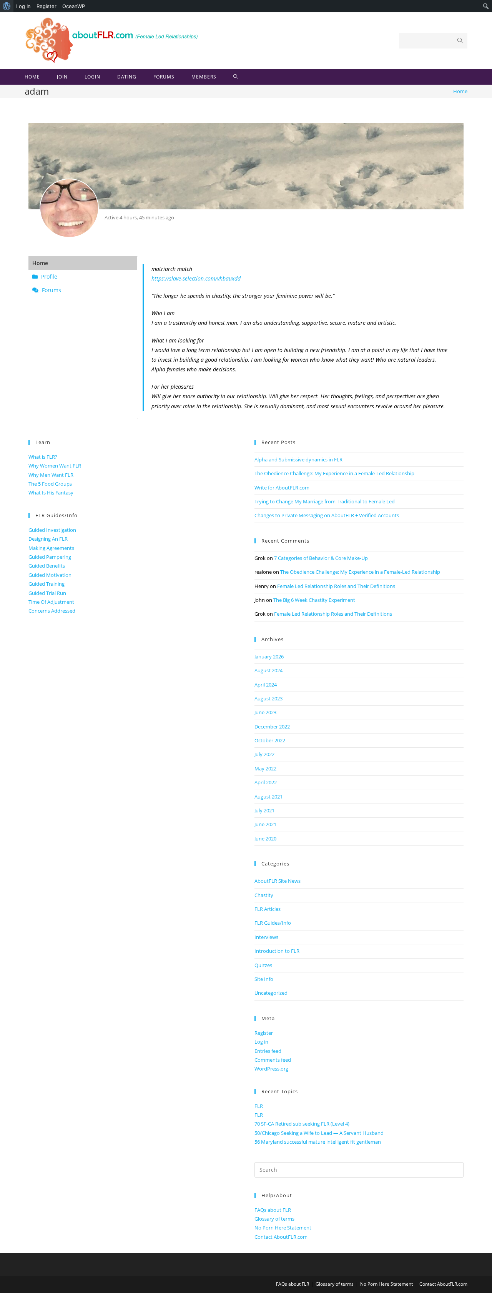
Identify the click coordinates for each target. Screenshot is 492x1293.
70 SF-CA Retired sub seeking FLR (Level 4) (301, 1123)
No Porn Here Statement (282, 1227)
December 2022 (272, 726)
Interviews (266, 937)
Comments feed (272, 1059)
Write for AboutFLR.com (281, 487)
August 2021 (268, 796)
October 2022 (269, 740)
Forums (50, 290)
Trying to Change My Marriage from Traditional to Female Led (324, 501)
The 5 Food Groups (50, 483)
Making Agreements (51, 548)
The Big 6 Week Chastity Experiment (314, 599)
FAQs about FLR (272, 1209)
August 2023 (268, 698)
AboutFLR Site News (277, 880)
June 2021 (265, 824)
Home (40, 263)
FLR (258, 1106)
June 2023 (265, 712)
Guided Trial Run (47, 593)
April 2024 (265, 684)
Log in (261, 1041)
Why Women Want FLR (54, 465)
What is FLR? (42, 456)
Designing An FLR (48, 538)
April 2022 (265, 782)
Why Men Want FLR (50, 474)
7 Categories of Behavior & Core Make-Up (321, 558)
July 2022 (264, 754)
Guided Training (46, 583)
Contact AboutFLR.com (281, 1236)
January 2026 (269, 656)
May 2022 (265, 768)
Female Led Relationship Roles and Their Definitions (336, 586)
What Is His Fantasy (50, 492)
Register (47, 6)
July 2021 (264, 810)
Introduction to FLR (276, 950)
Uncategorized (271, 992)
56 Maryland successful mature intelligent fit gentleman (317, 1141)
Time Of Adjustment (51, 601)
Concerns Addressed (51, 610)
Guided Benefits (46, 565)
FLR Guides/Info (272, 922)
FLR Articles (267, 908)
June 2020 (265, 838)
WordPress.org (271, 1068)
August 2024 (268, 670)
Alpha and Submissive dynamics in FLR (298, 459)
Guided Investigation (52, 529)
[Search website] (236, 77)
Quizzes (263, 965)
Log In (23, 6)
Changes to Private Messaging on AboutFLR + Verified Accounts (326, 515)
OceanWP (73, 6)
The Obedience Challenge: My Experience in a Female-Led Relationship (334, 473)
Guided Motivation (49, 574)
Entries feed (267, 1050)
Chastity (263, 895)
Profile (48, 276)
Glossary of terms (274, 1218)
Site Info (263, 979)
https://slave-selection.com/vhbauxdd (196, 278)
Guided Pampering (49, 556)
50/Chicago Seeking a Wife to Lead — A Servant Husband (319, 1132)
